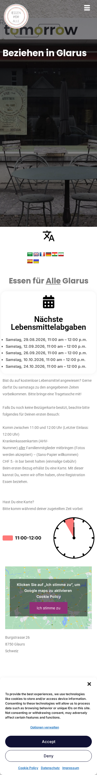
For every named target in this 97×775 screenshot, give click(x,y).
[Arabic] (30, 254)
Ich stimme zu (48, 608)
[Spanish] (30, 261)
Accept (48, 741)
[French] (42, 254)
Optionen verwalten (44, 727)
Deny (49, 755)
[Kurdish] (55, 254)
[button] (89, 684)
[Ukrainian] (36, 261)
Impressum (70, 768)
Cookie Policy (28, 768)
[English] (36, 254)
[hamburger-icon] (87, 8)
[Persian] (61, 254)
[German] (48, 254)
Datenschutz (50, 768)
